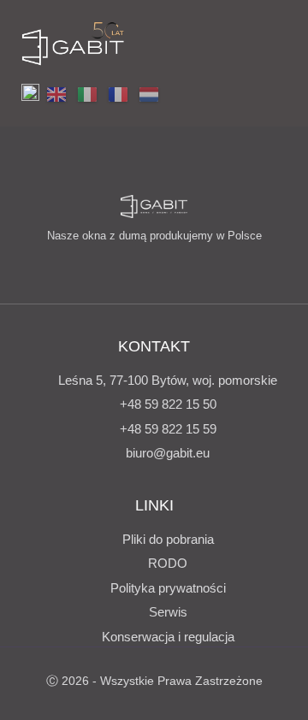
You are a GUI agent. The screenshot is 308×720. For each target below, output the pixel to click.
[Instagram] (140, 266)
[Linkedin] (197, 266)
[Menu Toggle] (275, 43)
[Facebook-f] (112, 266)
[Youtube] (169, 266)
